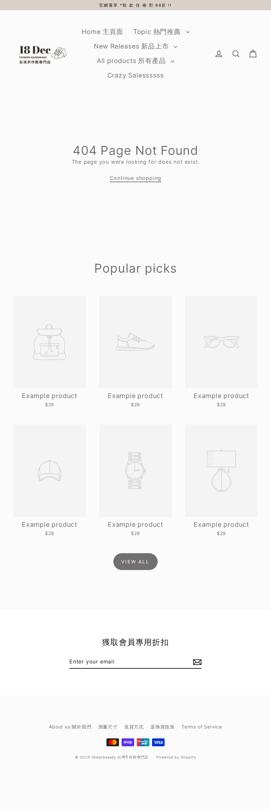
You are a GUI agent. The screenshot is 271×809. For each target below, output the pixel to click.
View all (135, 561)
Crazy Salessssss (135, 75)
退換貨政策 (162, 726)
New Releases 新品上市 (132, 46)
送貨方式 (134, 726)
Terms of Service (201, 726)
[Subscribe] (196, 662)
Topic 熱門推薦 (158, 32)
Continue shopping (136, 178)
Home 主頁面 (102, 32)
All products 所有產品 (132, 61)
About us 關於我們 (70, 726)
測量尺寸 (108, 726)
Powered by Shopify (176, 757)
